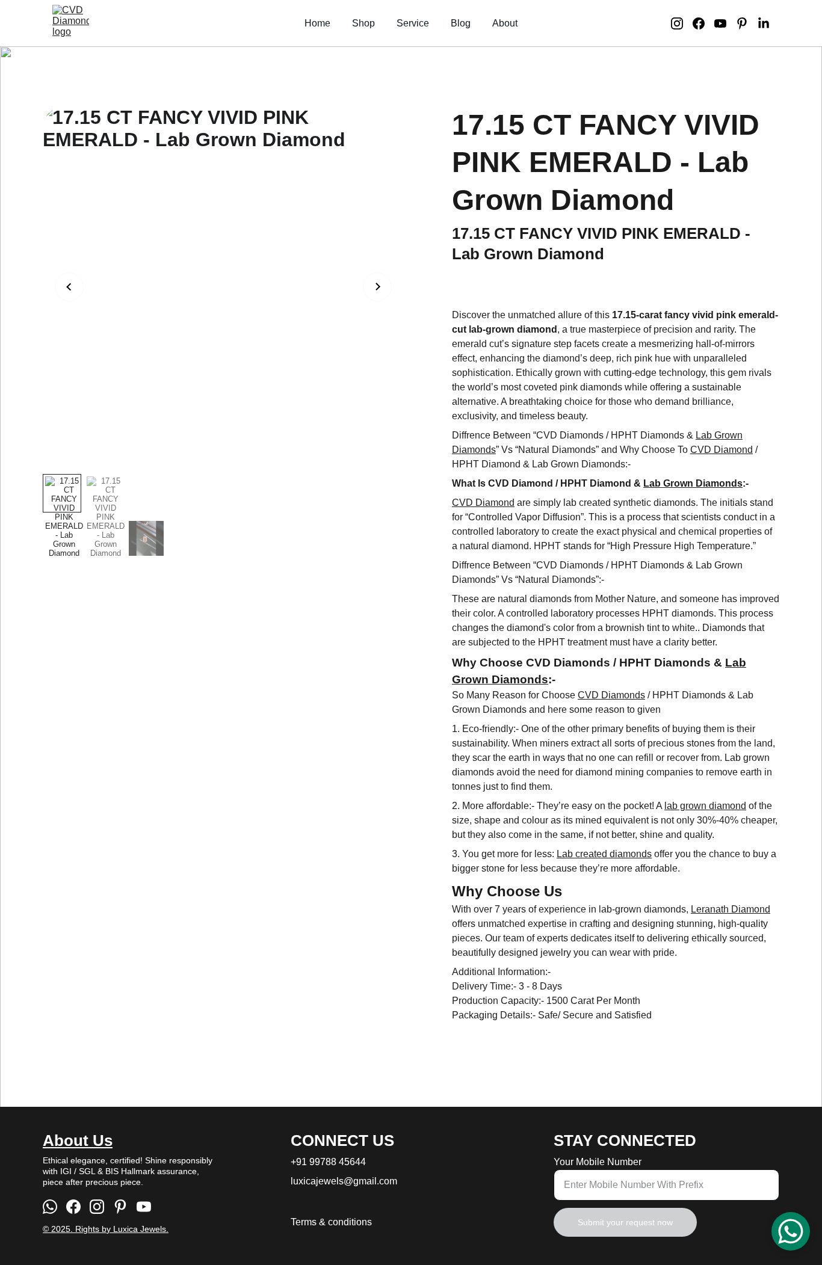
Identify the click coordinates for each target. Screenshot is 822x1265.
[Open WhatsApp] (790, 1231)
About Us (78, 1140)
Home (317, 23)
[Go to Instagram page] (682, 23)
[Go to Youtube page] (725, 23)
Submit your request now (625, 1222)
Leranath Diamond (730, 909)
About (505, 23)
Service (413, 23)
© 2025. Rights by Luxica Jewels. (105, 1229)
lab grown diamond (705, 806)
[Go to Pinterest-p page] (747, 23)
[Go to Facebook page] (703, 23)
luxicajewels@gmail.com (344, 1181)
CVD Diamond (721, 450)
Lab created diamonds (604, 854)
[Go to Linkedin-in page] (764, 23)
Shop (363, 23)
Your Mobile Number (597, 1162)
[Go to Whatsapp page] (50, 1206)
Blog (461, 23)
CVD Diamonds (611, 695)
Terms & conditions (331, 1222)
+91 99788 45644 (328, 1162)
